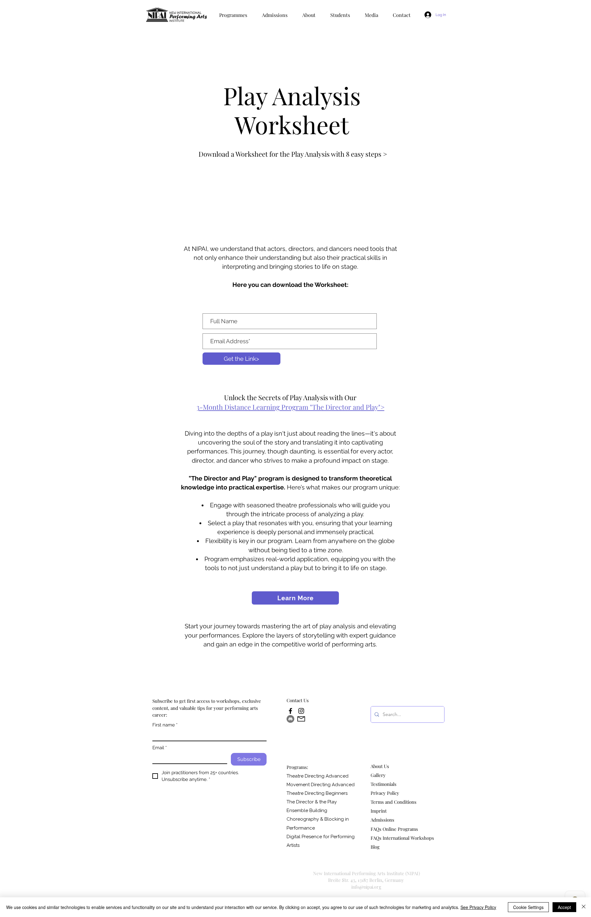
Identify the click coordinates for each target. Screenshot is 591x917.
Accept (564, 907)
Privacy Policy (385, 793)
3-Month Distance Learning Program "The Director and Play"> (290, 407)
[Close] (583, 907)
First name (165, 725)
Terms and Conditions (393, 802)
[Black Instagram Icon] (301, 711)
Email (159, 747)
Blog (375, 847)
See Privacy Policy (478, 907)
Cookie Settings (528, 907)
